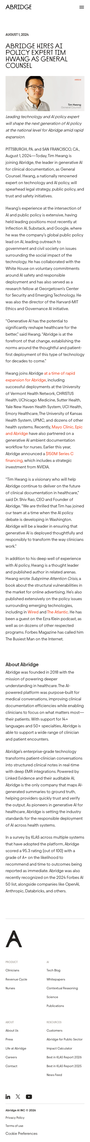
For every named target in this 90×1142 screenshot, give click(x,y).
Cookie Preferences (21, 1133)
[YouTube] (29, 1096)
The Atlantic (57, 612)
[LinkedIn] (8, 1096)
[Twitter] (18, 1096)
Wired (33, 612)
